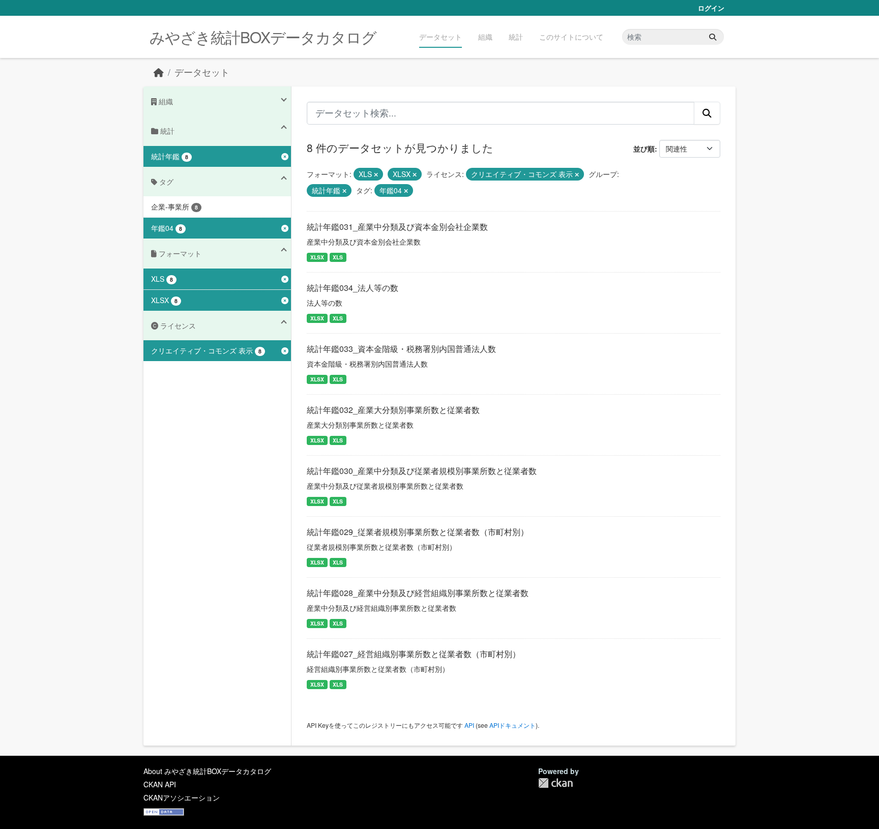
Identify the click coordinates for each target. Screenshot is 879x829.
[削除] (376, 174)
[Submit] (712, 37)
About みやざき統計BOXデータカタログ (207, 771)
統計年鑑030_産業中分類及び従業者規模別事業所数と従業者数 (422, 471)
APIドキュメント (512, 725)
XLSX (317, 257)
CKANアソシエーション (181, 797)
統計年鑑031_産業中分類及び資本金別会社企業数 (397, 226)
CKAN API (159, 784)
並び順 (644, 148)
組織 (485, 37)
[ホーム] (159, 72)
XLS (338, 257)
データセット (440, 37)
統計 (516, 37)
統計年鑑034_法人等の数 (352, 287)
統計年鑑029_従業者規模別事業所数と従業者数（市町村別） (418, 532)
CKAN (555, 783)
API (469, 725)
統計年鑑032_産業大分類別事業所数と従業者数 (393, 410)
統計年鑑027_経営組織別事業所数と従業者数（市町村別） (413, 654)
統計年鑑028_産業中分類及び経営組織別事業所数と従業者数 (418, 593)
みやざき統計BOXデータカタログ (263, 37)
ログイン (711, 8)
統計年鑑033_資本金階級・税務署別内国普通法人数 (401, 348)
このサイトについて (571, 37)
